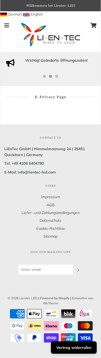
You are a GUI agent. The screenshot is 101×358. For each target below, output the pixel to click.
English (37, 14)
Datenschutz (50, 220)
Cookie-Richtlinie (50, 228)
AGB (51, 204)
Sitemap (50, 236)
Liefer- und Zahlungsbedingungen (51, 212)
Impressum (50, 196)
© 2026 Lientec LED (22, 298)
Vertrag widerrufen (73, 347)
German (15, 14)
